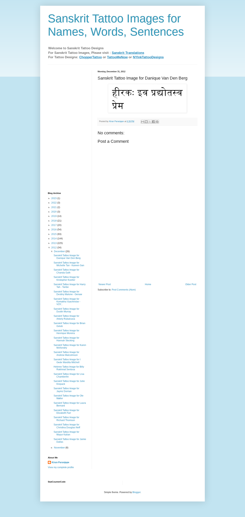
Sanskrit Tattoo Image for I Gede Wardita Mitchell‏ (67, 361)
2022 (54, 202)
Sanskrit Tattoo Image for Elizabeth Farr (66, 411)
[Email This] (143, 122)
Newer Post (105, 284)
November (59, 447)
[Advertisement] (147, 254)
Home (148, 284)
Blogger (136, 492)
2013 (54, 243)
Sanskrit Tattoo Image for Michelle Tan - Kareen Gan (69, 264)
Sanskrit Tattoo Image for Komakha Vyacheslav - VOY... (67, 302)
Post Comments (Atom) (124, 289)
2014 (54, 238)
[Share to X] (150, 122)
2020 (54, 211)
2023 (54, 198)
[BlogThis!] (146, 122)
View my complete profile (61, 467)
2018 (54, 220)
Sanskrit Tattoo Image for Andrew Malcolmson (66, 353)
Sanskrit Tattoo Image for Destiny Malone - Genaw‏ (68, 293)
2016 (54, 229)
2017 (54, 225)
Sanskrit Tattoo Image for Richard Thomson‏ (66, 418)
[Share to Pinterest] (157, 122)
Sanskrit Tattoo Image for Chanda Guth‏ (66, 271)
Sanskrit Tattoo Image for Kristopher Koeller (66, 278)
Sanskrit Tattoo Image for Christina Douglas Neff (67, 426)
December (59, 251)
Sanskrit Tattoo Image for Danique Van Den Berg (67, 256)
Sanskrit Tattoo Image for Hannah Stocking (66, 339)
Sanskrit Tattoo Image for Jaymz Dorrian (66, 389)
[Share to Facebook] (153, 122)
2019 (54, 216)
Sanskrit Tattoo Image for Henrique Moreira (66, 332)
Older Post (190, 284)
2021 (54, 207)
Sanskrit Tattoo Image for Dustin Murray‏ (66, 310)
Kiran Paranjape (60, 462)
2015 (54, 234)
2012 (54, 247)
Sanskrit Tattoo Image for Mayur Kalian (66, 433)
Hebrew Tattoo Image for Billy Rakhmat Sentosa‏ (69, 368)
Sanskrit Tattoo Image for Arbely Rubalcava (66, 317)
